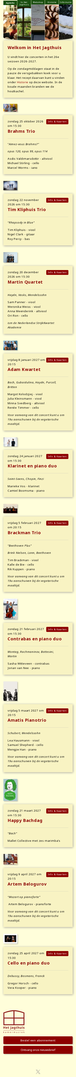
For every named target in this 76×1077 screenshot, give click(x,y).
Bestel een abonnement (38, 1040)
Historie (22, 82)
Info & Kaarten (57, 121)
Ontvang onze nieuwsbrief (38, 1050)
